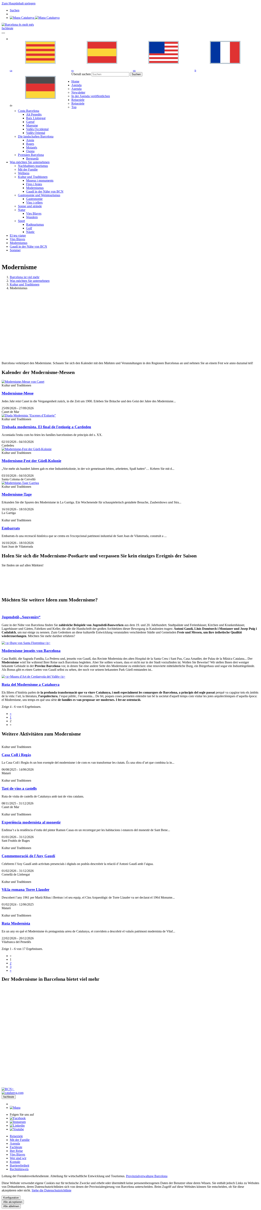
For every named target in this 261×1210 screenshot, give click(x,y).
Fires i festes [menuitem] (34, 184)
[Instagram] (18, 1122)
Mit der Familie (20, 1140)
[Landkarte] (35, 17)
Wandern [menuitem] (32, 217)
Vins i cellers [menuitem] (34, 202)
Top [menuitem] (73, 107)
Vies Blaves (17, 1154)
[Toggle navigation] (3, 33)
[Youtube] (17, 1129)
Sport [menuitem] (21, 221)
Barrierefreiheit (19, 1165)
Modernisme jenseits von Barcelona (31, 651)
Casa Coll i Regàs (16, 755)
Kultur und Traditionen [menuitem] (33, 177)
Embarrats (11, 528)
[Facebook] (18, 1118)
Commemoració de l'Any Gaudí (28, 856)
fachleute (7, 28)
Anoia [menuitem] (30, 140)
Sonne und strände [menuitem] (30, 206)
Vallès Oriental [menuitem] (35, 133)
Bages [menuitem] (30, 144)
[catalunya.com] (12, 1092)
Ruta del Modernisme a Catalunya (31, 684)
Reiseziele (16, 1136)
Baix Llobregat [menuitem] (35, 118)
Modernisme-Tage (17, 494)
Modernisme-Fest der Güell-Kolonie (31, 461)
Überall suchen (81, 74)
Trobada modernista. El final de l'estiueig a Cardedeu (46, 427)
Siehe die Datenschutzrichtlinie (51, 1190)
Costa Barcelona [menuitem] (28, 111)
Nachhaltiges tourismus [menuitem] (33, 166)
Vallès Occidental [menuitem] (37, 129)
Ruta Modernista (16, 923)
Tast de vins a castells (19, 788)
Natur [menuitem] (21, 210)
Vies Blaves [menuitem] (33, 213)
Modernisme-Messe (17, 393)
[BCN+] (8, 1089)
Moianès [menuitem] (31, 147)
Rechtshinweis (19, 1169)
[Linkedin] (17, 1125)
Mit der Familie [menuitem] (28, 169)
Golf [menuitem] (29, 228)
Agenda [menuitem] (76, 88)
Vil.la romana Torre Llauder (25, 889)
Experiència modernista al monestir (31, 822)
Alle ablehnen (11, 1206)
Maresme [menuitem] (32, 125)
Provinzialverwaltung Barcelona (146, 1176)
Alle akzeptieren (12, 1201)
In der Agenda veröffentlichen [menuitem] (90, 96)
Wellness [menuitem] (23, 173)
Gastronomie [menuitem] (34, 199)
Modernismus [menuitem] (35, 188)
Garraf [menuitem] (30, 122)
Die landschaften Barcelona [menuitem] (35, 136)
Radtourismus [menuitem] (35, 224)
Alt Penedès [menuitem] (34, 114)
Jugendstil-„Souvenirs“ (21, 617)
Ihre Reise (16, 1151)
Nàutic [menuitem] (30, 232)
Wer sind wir (18, 1158)
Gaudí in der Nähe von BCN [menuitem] (44, 191)
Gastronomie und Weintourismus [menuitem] (39, 195)
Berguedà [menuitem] (32, 158)
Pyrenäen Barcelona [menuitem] (31, 155)
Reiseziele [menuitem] (77, 103)
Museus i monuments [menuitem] (39, 180)
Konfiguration (11, 1197)
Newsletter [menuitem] (78, 92)
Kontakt (15, 1162)
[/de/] (18, 24)
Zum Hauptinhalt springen (18, 3)
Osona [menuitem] (30, 151)
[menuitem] (75, 81)
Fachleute (16, 1147)
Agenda (15, 1143)
